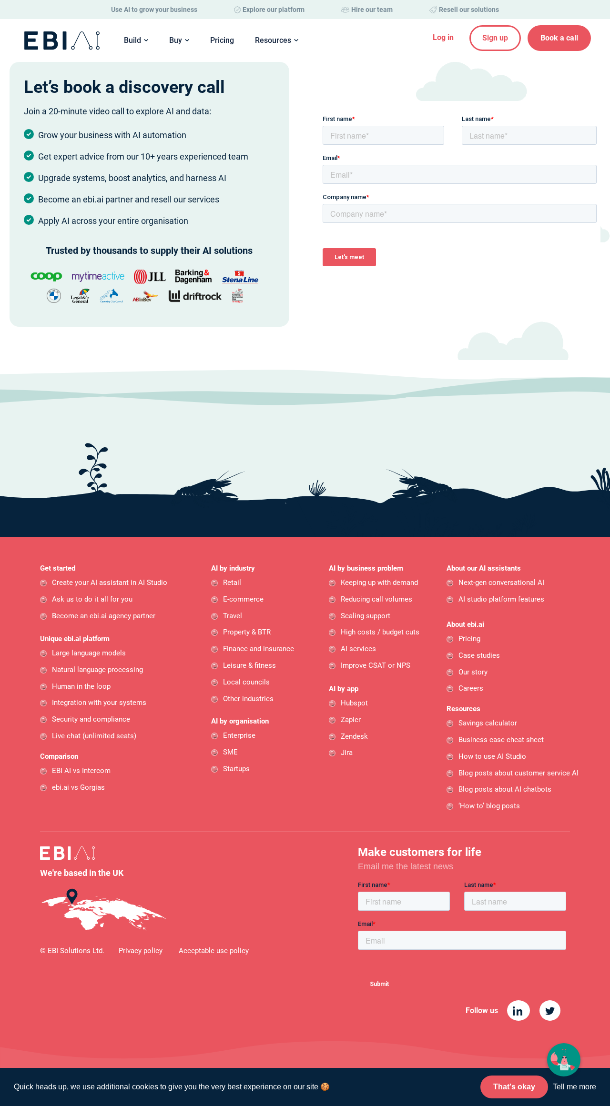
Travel (232, 616)
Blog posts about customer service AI (518, 773)
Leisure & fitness (249, 665)
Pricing (222, 40)
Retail (232, 582)
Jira (347, 752)
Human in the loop (81, 686)
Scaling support (365, 616)
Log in (443, 37)
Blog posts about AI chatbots (504, 789)
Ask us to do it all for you (92, 599)
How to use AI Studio (492, 756)
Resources (273, 40)
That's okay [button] (514, 1087)
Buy (175, 40)
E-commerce (243, 599)
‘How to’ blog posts (489, 806)
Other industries (248, 698)
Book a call (559, 37)
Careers (470, 688)
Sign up (495, 37)
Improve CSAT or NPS (375, 665)
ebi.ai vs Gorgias (78, 787)
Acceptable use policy (214, 950)
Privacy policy (141, 950)
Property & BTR (247, 632)
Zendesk (354, 736)
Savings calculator (487, 723)
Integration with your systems (99, 702)
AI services (358, 648)
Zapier (351, 719)
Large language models (89, 653)
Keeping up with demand (379, 582)
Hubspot (354, 703)
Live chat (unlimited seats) (94, 736)
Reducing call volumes (376, 599)
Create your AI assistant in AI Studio (109, 582)
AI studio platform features (501, 599)
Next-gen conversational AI (501, 582)
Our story (473, 672)
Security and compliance (91, 719)
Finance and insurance (258, 648)
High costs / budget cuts (380, 632)
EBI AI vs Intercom (81, 770)
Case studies (479, 655)
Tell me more (574, 1087)
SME (230, 752)
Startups (236, 768)
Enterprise (239, 735)
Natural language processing (97, 669)
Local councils (246, 682)
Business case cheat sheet (501, 739)
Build (132, 40)
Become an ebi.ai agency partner (103, 616)
